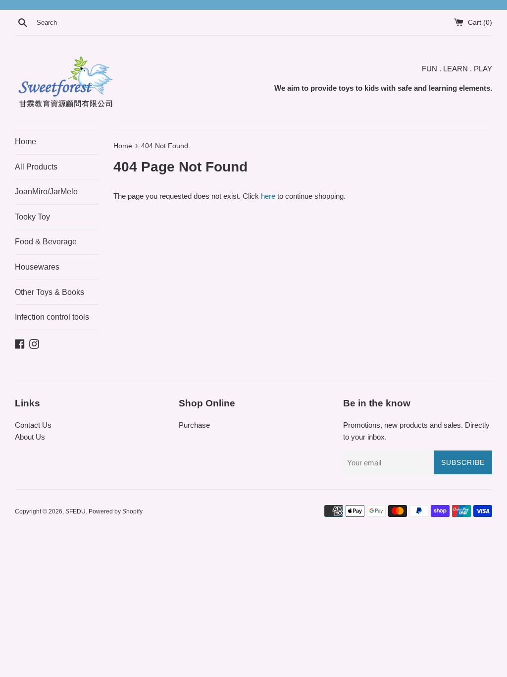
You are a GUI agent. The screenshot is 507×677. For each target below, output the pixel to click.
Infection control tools (52, 317)
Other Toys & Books (49, 292)
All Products (36, 167)
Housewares (37, 267)
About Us (30, 437)
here (268, 196)
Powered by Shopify (116, 511)
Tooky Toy (32, 217)
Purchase (194, 425)
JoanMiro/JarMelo (46, 191)
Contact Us (33, 425)
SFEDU (75, 511)
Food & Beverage (46, 241)
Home (25, 141)
